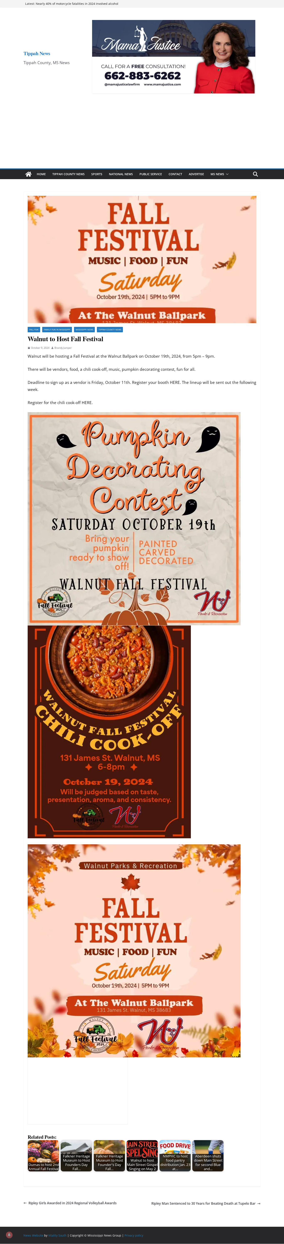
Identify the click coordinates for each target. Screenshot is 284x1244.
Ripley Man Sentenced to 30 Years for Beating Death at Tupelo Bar (203, 1203)
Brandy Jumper (63, 348)
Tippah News (36, 53)
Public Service (151, 174)
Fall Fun (33, 329)
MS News (217, 174)
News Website (33, 1235)
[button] (226, 174)
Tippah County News (68, 174)
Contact (175, 174)
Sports (96, 174)
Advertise (196, 174)
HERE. (175, 382)
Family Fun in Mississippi (57, 329)
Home (41, 174)
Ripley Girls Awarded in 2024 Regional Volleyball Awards (72, 1203)
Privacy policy (134, 1235)
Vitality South (57, 1235)
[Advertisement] (142, 137)
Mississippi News (84, 329)
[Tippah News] (28, 174)
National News (121, 174)
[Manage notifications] (9, 1235)
